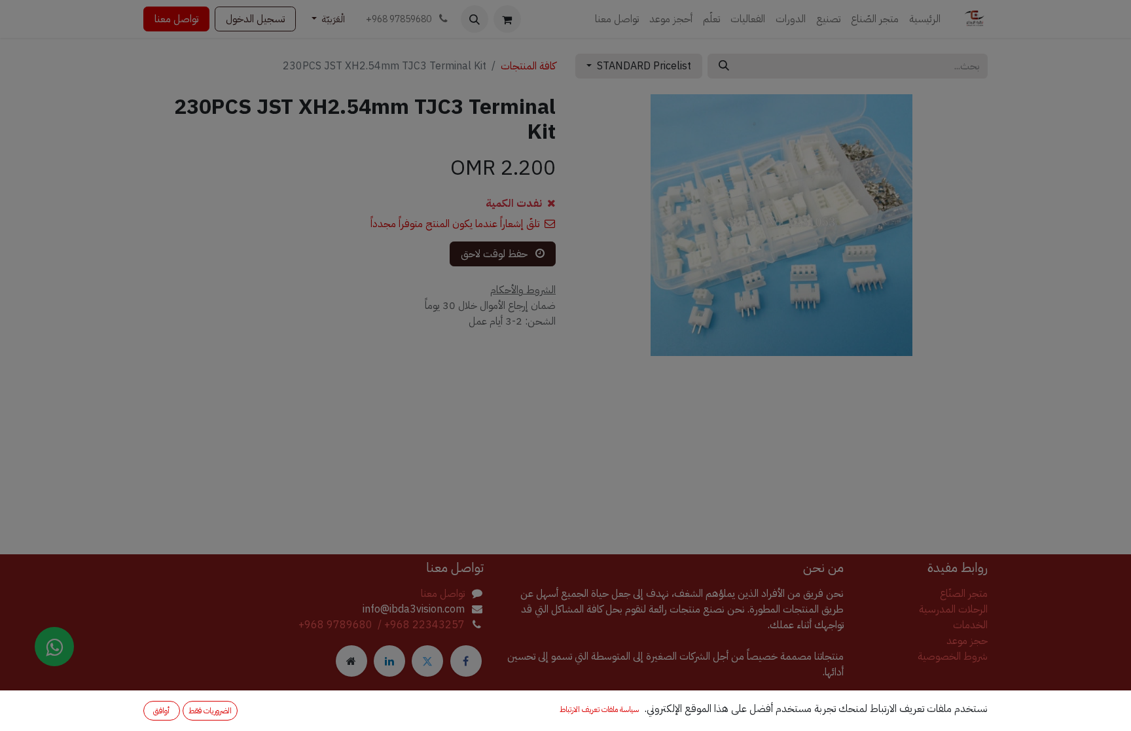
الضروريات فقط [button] (210, 711)
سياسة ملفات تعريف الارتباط (599, 709)
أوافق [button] (161, 711)
